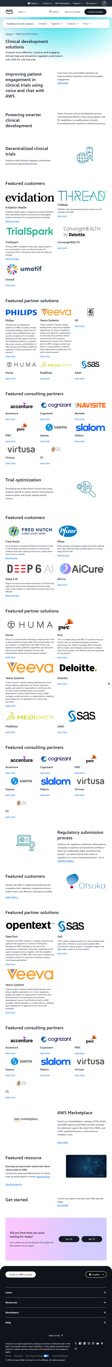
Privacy (8, 1356)
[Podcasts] (102, 1343)
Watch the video (12, 221)
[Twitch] (93, 1343)
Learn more (62, 82)
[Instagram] (89, 1343)
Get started (62, 1205)
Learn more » (11, 897)
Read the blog (11, 558)
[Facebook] (80, 1343)
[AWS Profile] (104, 3)
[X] (76, 1343)
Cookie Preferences (60, 1356)
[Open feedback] (109, 683)
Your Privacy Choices (34, 1356)
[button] (95, 12)
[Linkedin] (84, 1343)
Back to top (54, 1335)
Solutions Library (65, 860)
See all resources (13, 1184)
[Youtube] (98, 1343)
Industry (8, 34)
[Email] (76, 1349)
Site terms (18, 1356)
